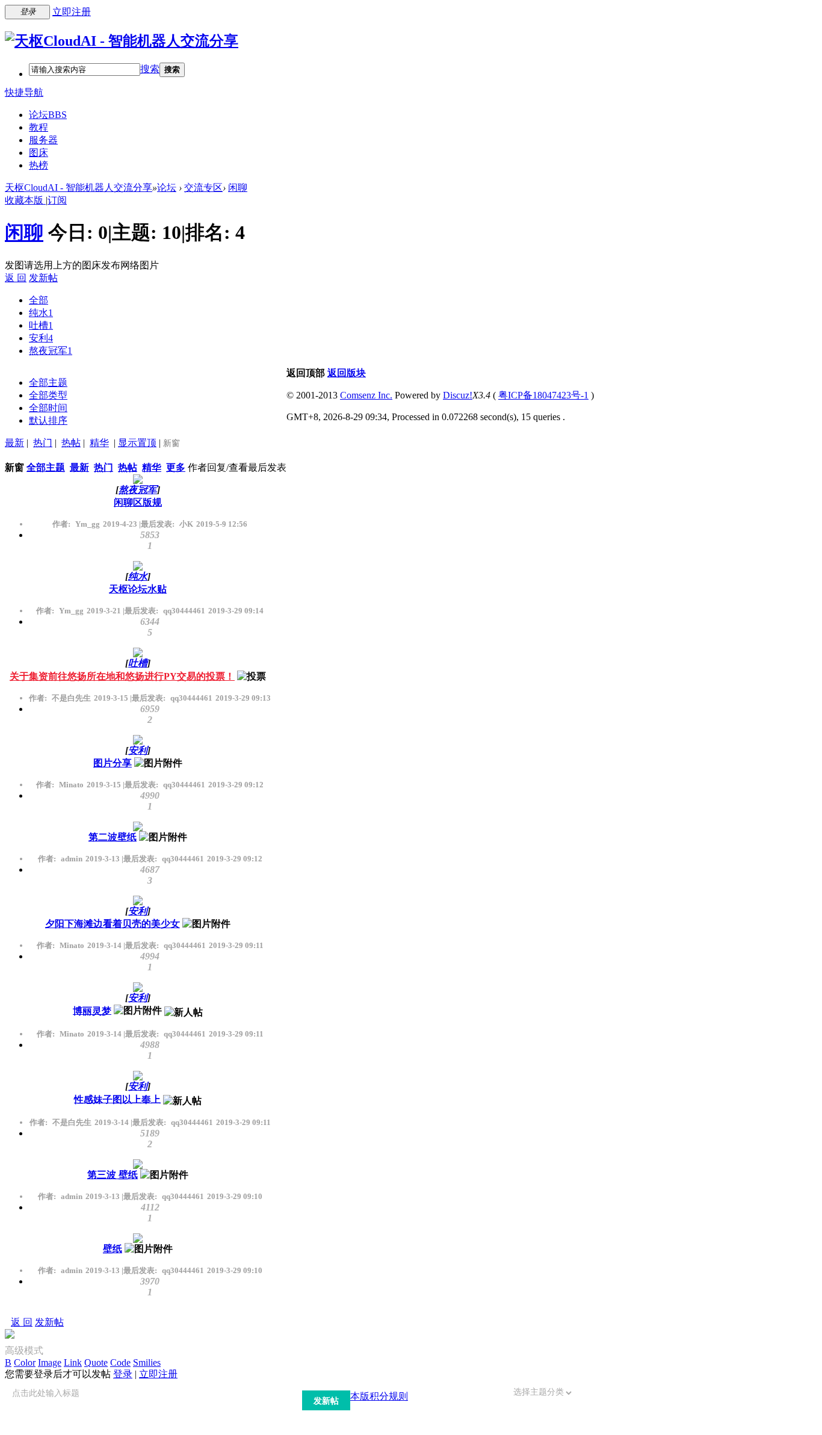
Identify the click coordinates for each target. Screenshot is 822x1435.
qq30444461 (184, 610)
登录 (122, 1374)
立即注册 (71, 12)
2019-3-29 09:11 (236, 945)
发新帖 (43, 278)
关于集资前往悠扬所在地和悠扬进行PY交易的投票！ (122, 676)
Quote (96, 1362)
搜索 (149, 69)
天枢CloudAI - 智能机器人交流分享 (78, 187)
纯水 (41, 313)
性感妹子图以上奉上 (117, 1099)
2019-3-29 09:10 (234, 1196)
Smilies (147, 1362)
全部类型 (48, 395)
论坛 (48, 115)
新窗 (171, 443)
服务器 (43, 140)
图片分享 (112, 763)
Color (25, 1362)
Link (73, 1362)
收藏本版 (25, 200)
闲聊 (237, 187)
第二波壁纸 (112, 837)
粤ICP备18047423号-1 (543, 395)
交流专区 (203, 187)
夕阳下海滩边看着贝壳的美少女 (112, 924)
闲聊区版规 (138, 502)
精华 (99, 443)
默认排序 (48, 420)
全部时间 (48, 408)
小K (186, 523)
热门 (42, 443)
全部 (38, 300)
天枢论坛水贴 (138, 589)
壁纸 (112, 1249)
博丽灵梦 (92, 1010)
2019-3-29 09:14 (236, 610)
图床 (38, 152)
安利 (41, 338)
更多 (175, 467)
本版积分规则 (379, 1396)
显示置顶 (137, 443)
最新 (14, 443)
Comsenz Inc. (366, 395)
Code (120, 1362)
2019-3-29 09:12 (236, 784)
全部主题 (48, 382)
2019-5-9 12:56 (221, 523)
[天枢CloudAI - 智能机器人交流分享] (121, 41)
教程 (38, 127)
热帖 (71, 443)
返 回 (15, 278)
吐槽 (41, 325)
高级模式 (24, 1350)
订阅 (57, 200)
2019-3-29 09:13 (243, 697)
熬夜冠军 (50, 351)
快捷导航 (24, 92)
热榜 (38, 165)
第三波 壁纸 (112, 1175)
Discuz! (457, 395)
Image (49, 1362)
